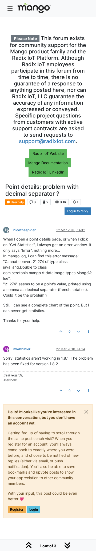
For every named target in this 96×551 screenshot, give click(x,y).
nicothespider (24, 230)
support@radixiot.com (47, 141)
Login (33, 509)
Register (16, 509)
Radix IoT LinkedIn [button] (48, 172)
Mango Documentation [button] (48, 162)
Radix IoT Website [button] (48, 153)
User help (17, 202)
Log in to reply (77, 211)
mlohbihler (21, 349)
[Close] (86, 412)
